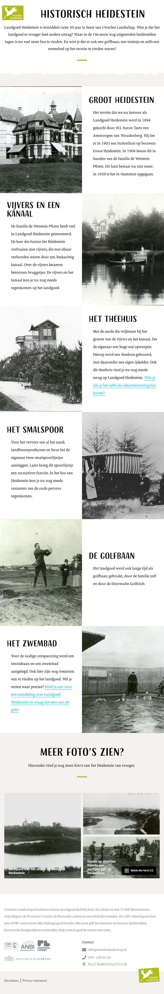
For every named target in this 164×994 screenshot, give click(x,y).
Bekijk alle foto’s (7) (142, 870)
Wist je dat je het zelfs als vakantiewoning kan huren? (124, 385)
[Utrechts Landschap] (12, 13)
